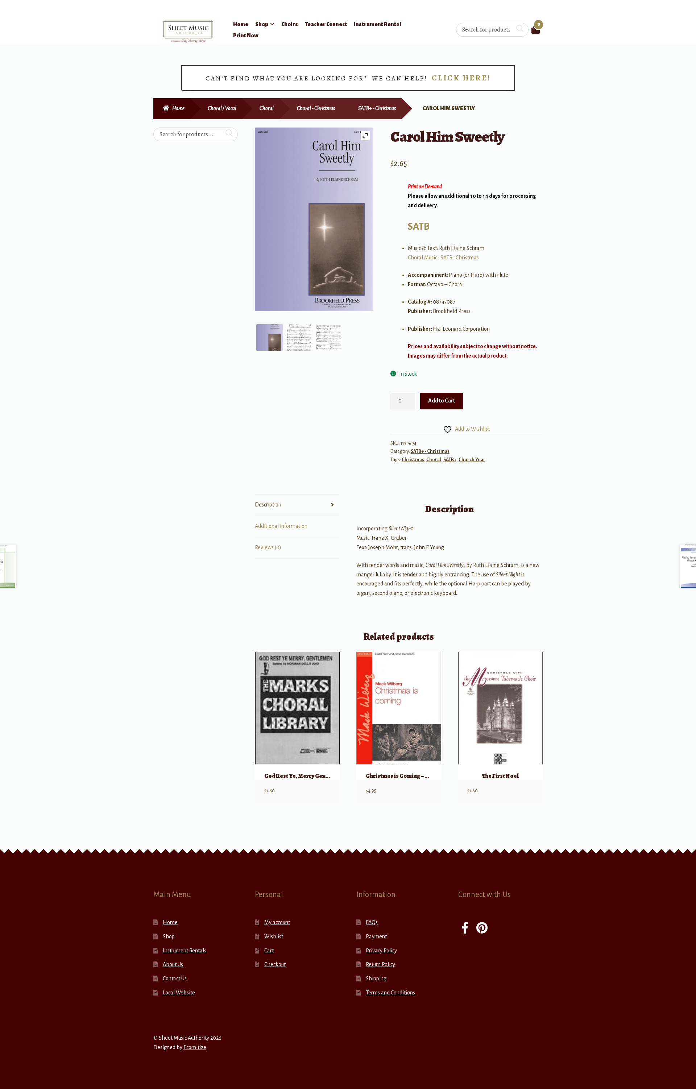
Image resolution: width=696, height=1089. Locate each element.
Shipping (376, 978)
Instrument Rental (377, 24)
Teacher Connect (326, 24)
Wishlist (273, 936)
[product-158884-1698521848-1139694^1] (299, 337)
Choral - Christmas (316, 108)
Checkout (275, 964)
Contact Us (175, 978)
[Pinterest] (482, 928)
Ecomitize (194, 1047)
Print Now (245, 35)
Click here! (461, 77)
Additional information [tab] (281, 526)
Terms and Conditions (390, 993)
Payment (376, 936)
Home (240, 24)
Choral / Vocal (222, 108)
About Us (173, 964)
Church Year (472, 459)
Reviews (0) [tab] (268, 547)
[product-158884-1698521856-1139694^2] (329, 337)
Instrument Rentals (184, 951)
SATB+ (449, 459)
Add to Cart (441, 401)
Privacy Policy (381, 951)
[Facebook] (465, 928)
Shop (261, 24)
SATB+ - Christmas (377, 108)
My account (277, 922)
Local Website (179, 993)
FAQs (372, 922)
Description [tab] (268, 505)
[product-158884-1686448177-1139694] (269, 337)
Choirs (289, 24)
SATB (419, 226)
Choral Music (422, 257)
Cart (269, 951)
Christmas (467, 257)
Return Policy (380, 964)
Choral (267, 108)
